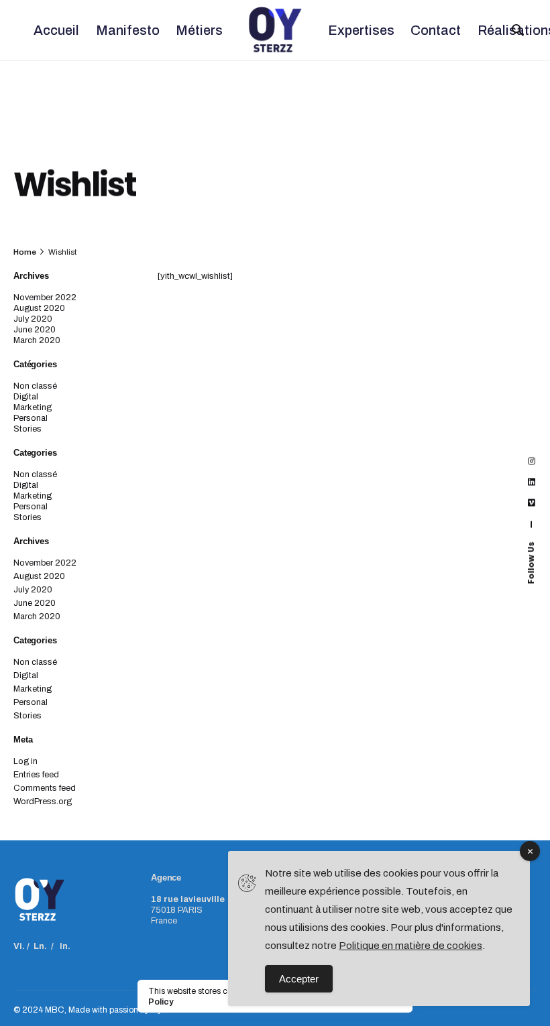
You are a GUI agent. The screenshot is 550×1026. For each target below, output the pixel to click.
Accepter (299, 978)
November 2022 (44, 297)
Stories (27, 429)
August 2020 (39, 308)
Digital (25, 396)
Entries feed (36, 774)
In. (65, 946)
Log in (25, 761)
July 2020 (32, 319)
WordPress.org (42, 801)
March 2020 (36, 340)
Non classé (35, 386)
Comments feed (44, 788)
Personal (30, 418)
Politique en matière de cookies (410, 945)
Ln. (40, 946)
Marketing (32, 407)
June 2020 (34, 329)
